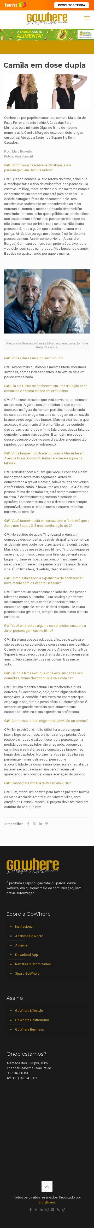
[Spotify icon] (53, 1209)
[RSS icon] (58, 1209)
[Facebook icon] (31, 1209)
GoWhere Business (29, 1029)
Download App (26, 955)
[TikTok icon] (64, 1209)
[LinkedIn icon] (42, 1209)
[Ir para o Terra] (15, 5)
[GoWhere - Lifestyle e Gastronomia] (47, 18)
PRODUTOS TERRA (71, 5)
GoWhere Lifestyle (29, 1011)
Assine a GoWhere (29, 936)
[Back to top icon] (47, 1186)
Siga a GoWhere (27, 973)
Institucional (24, 926)
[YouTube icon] (36, 1209)
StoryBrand (46, 1202)
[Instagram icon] (47, 1209)
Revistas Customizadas (33, 964)
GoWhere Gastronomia (32, 1020)
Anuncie (21, 945)
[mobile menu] (87, 18)
